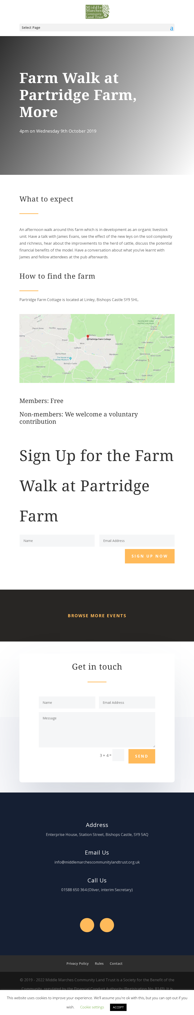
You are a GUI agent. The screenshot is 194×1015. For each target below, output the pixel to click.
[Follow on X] (107, 925)
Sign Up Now (150, 556)
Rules (99, 963)
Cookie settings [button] (92, 1007)
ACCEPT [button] (118, 1007)
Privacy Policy (77, 963)
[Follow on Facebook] (87, 925)
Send (142, 756)
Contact (116, 963)
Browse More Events (97, 615)
